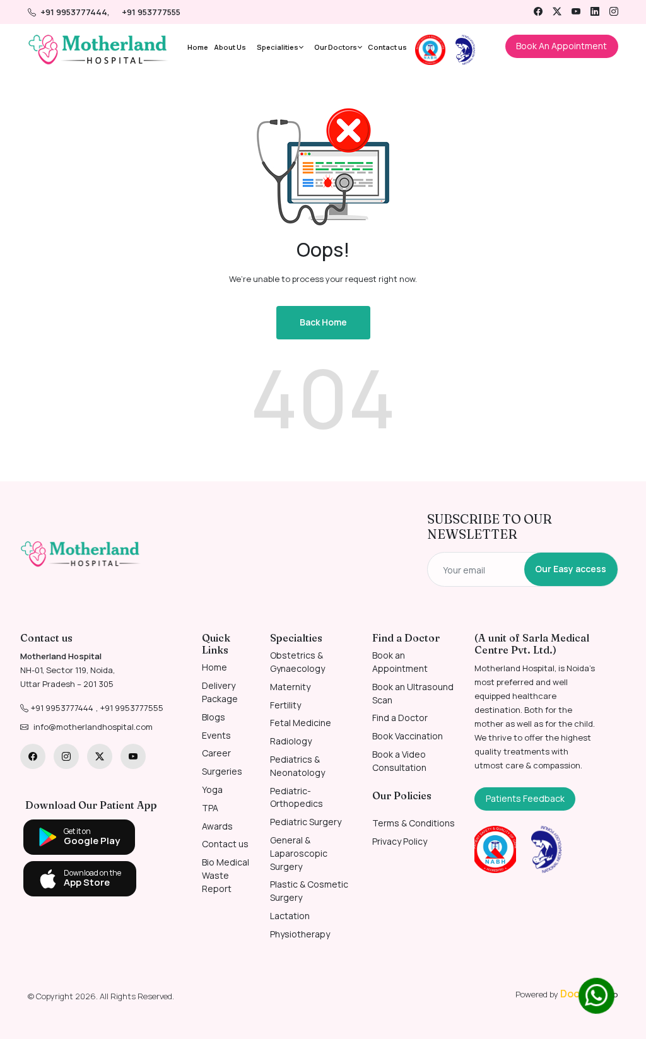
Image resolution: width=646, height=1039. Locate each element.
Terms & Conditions (413, 823)
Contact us (387, 47)
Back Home (323, 322)
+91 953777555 (151, 12)
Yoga (212, 789)
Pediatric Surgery (305, 822)
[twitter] (557, 12)
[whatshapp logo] (596, 995)
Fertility (285, 705)
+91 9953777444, (76, 12)
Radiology (291, 741)
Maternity (290, 687)
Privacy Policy (399, 841)
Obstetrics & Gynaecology (297, 661)
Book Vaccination (407, 736)
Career (216, 753)
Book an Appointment (400, 661)
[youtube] (576, 12)
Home (197, 47)
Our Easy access (570, 569)
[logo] (80, 554)
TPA (210, 808)
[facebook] (538, 12)
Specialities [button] (277, 47)
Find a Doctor (400, 718)
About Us (230, 47)
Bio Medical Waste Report (225, 875)
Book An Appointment (561, 46)
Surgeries (222, 771)
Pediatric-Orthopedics (296, 797)
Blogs (213, 717)
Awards (217, 826)
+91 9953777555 (131, 707)
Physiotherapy (300, 934)
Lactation (290, 916)
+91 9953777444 (62, 707)
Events (216, 735)
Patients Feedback (525, 798)
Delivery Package (220, 692)
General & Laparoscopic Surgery (298, 853)
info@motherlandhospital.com (93, 726)
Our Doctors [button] (335, 47)
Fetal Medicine (300, 723)
